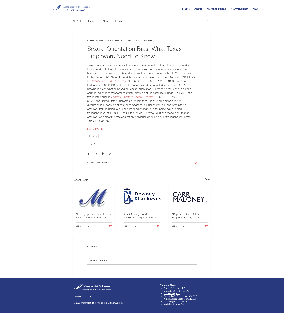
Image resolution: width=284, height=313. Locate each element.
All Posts (77, 20)
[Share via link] (110, 153)
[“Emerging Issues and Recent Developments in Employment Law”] (94, 197)
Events (119, 20)
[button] (207, 21)
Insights (92, 20)
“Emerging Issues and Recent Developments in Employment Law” (94, 215)
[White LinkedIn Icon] (90, 296)
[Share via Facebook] (88, 153)
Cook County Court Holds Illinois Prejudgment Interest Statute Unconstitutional (140, 215)
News (106, 20)
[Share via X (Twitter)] (96, 153)
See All (208, 179)
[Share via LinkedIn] (103, 153)
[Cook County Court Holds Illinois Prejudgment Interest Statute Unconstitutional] (142, 197)
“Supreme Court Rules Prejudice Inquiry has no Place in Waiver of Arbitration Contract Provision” (189, 215)
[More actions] (195, 40)
